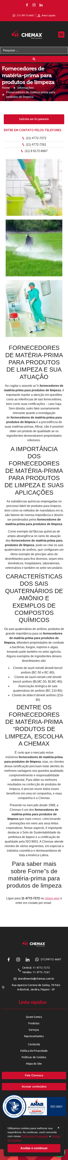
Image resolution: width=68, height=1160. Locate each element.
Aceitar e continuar (34, 1148)
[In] (41, 5)
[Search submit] (34, 59)
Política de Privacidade (35, 1136)
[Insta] (34, 5)
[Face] (27, 5)
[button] (61, 34)
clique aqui (52, 898)
